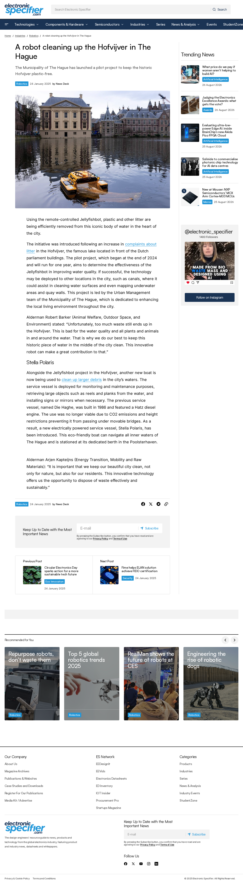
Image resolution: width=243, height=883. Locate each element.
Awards (207, 109)
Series (183, 778)
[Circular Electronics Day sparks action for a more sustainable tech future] (54, 575)
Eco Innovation (55, 581)
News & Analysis (190, 786)
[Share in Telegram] (158, 504)
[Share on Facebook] (143, 504)
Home (8, 35)
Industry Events (190, 793)
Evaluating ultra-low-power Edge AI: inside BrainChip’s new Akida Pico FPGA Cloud (217, 130)
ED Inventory (104, 786)
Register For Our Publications (24, 793)
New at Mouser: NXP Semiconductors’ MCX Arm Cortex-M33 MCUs (218, 193)
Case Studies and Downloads (24, 786)
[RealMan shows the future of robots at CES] (151, 684)
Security (128, 578)
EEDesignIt (103, 764)
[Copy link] (166, 504)
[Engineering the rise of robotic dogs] (210, 684)
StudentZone (188, 800)
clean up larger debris (82, 379)
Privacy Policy (100, 538)
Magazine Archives (17, 771)
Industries (20, 35)
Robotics (33, 35)
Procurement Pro (107, 800)
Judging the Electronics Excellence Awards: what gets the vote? (219, 101)
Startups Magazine (108, 808)
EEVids (100, 771)
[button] (6, 24)
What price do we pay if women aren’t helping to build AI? (219, 70)
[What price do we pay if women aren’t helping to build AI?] (190, 74)
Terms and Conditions (44, 878)
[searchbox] (131, 9)
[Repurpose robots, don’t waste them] (32, 684)
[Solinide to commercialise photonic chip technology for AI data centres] (190, 166)
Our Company (16, 756)
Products (186, 764)
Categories (188, 756)
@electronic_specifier (209, 231)
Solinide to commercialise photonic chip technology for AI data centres (220, 162)
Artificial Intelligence (215, 79)
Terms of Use (120, 538)
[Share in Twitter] (151, 504)
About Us (11, 764)
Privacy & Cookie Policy (17, 878)
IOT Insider (103, 793)
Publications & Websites (21, 778)
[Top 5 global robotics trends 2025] (91, 684)
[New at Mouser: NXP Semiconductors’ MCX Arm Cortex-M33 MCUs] (190, 197)
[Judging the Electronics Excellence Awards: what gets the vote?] (190, 105)
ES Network (105, 756)
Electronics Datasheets (111, 778)
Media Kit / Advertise (18, 800)
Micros (207, 201)
